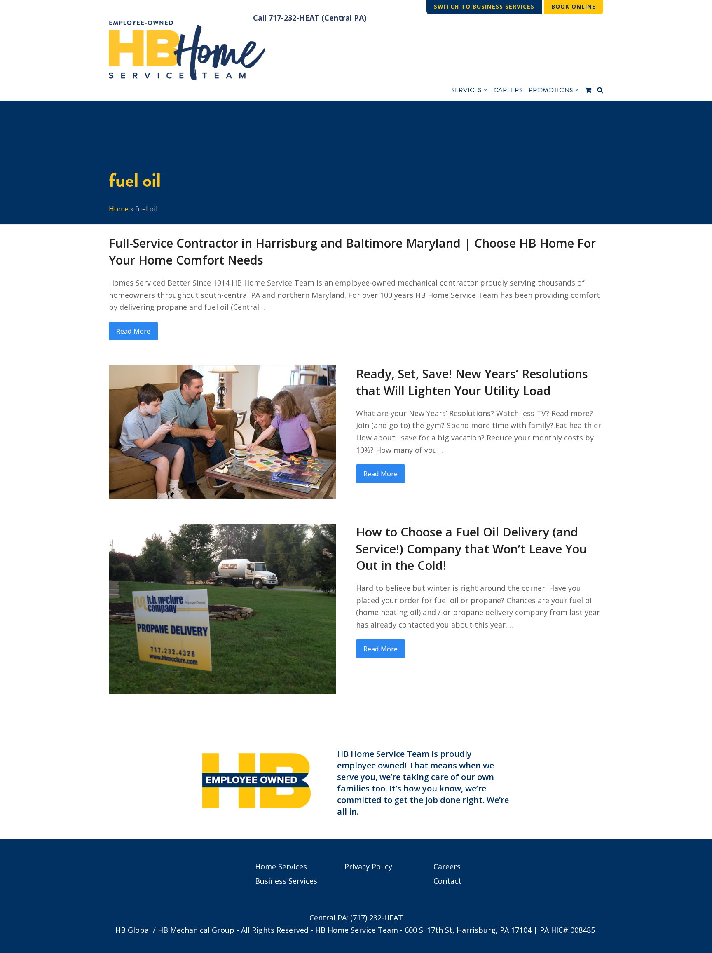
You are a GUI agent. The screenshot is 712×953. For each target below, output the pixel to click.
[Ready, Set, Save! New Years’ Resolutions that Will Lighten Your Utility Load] (222, 431)
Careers (447, 866)
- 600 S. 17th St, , (466, 930)
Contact (447, 881)
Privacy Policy (368, 866)
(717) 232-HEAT (376, 918)
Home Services (281, 866)
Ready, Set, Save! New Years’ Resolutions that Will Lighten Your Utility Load (472, 382)
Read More (133, 331)
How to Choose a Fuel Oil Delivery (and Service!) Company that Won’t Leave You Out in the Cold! (471, 549)
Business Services (286, 881)
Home (119, 208)
